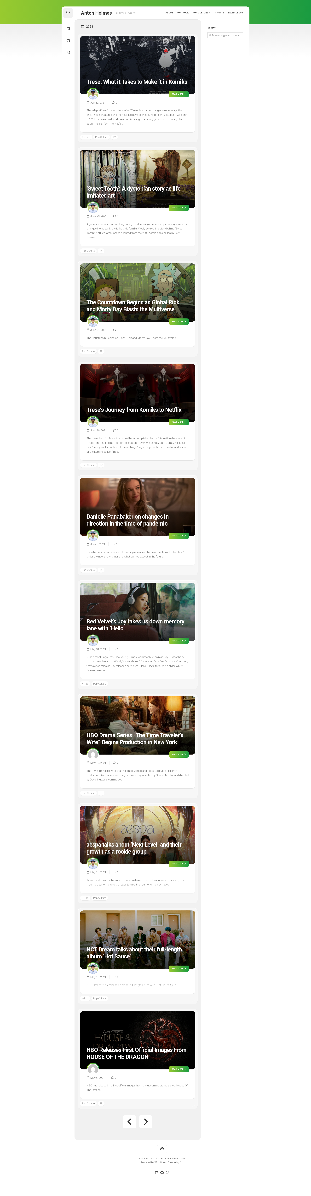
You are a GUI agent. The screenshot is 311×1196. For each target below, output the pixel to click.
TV (114, 137)
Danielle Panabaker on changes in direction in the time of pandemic (127, 520)
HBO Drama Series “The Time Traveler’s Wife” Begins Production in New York (134, 739)
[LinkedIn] (68, 28)
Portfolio (183, 12)
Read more (178, 94)
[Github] (68, 40)
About (169, 12)
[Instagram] (68, 52)
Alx (181, 1162)
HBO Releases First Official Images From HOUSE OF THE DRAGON (136, 1053)
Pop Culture (200, 12)
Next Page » (145, 1121)
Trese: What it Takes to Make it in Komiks (136, 81)
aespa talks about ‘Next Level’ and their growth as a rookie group (133, 848)
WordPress (161, 1162)
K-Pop (85, 683)
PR (101, 351)
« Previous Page (129, 1121)
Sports (220, 12)
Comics (86, 137)
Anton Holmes (96, 13)
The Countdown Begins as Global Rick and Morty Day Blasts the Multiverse (132, 306)
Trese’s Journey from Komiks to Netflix (133, 409)
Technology (235, 12)
